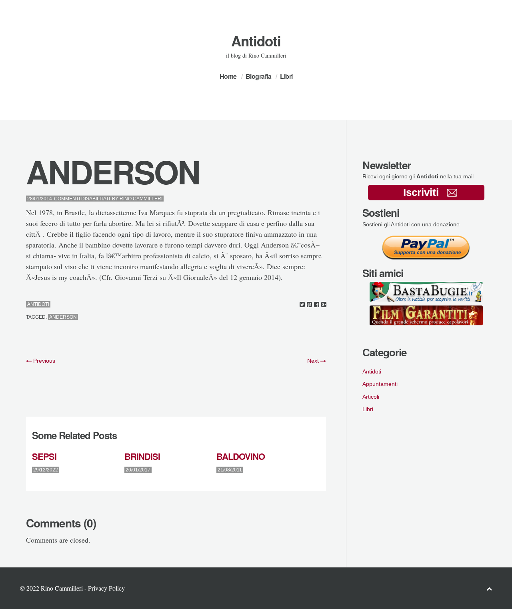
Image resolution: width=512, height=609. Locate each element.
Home (228, 76)
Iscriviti (421, 192)
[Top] (489, 588)
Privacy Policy (106, 588)
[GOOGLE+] (323, 304)
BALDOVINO (240, 456)
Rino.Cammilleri (141, 199)
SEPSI (44, 456)
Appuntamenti (380, 384)
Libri (286, 76)
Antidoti (256, 41)
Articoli (370, 396)
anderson (63, 317)
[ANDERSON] (302, 304)
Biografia (259, 76)
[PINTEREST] (309, 304)
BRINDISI (142, 456)
